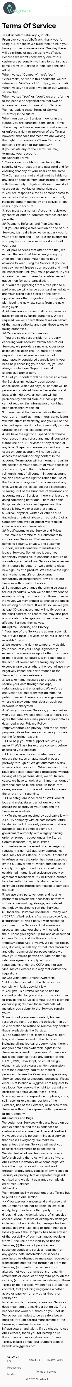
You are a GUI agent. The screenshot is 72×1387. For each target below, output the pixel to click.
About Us (34, 1359)
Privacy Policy (54, 1359)
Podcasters (14, 1367)
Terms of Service (45, 1371)
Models (11, 1374)
